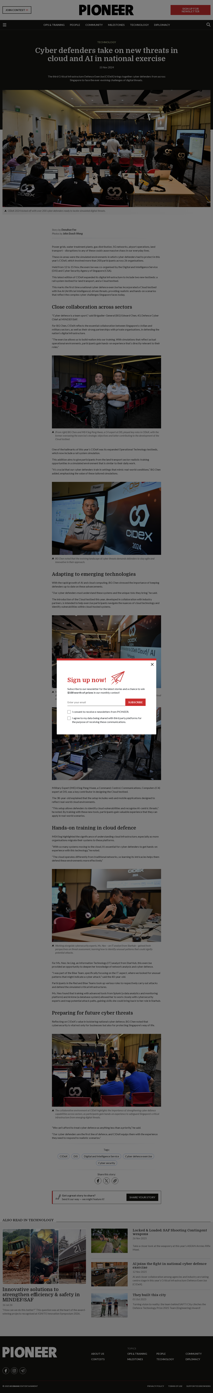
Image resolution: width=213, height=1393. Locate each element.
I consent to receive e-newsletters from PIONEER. (100, 711)
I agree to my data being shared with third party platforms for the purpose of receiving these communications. (107, 719)
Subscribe (135, 702)
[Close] (152, 664)
